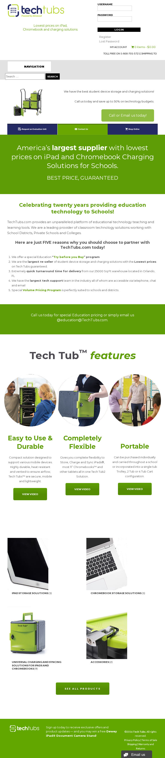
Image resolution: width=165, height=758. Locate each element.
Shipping (132, 744)
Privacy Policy (132, 740)
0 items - (145, 47)
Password (105, 15)
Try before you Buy (68, 257)
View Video (30, 494)
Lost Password (109, 41)
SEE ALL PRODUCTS (83, 688)
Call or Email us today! (128, 115)
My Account (118, 47)
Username (105, 4)
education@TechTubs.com (84, 320)
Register (105, 37)
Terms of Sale (149, 740)
